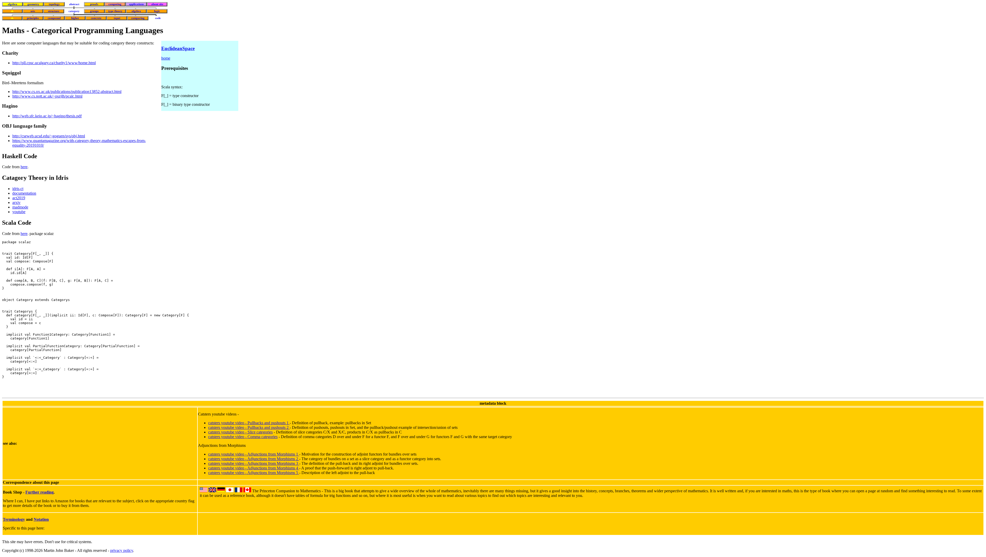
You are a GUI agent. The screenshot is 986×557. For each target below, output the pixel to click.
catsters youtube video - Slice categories (240, 432)
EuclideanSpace (178, 48)
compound (54, 18)
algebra (12, 4)
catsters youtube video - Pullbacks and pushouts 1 (249, 423)
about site (157, 4)
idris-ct (17, 188)
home (165, 58)
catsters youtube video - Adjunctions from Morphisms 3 (253, 463)
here (24, 167)
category (74, 11)
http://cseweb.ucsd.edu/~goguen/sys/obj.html (48, 136)
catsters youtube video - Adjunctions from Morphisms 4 (253, 468)
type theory (115, 11)
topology (54, 4)
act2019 (18, 198)
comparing (138, 18)
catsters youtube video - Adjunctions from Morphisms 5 (253, 472)
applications (136, 4)
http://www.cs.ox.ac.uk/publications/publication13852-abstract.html (66, 91)
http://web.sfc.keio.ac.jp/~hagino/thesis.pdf (47, 116)
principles (33, 18)
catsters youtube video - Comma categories (243, 437)
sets (33, 11)
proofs (94, 4)
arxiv (16, 202)
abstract (74, 4)
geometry (33, 4)
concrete (96, 18)
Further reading (39, 492)
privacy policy (121, 550)
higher (75, 18)
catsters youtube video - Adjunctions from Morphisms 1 (253, 454)
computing (114, 4)
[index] (12, 11)
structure (53, 11)
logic (157, 11)
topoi (117, 18)
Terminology (14, 519)
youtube (18, 212)
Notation (41, 519)
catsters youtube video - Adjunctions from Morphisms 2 (253, 459)
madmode (20, 207)
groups (94, 11)
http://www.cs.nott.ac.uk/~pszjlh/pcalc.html (47, 96)
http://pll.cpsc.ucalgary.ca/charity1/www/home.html (54, 63)
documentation (24, 193)
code (158, 18)
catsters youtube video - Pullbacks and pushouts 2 (249, 427)
